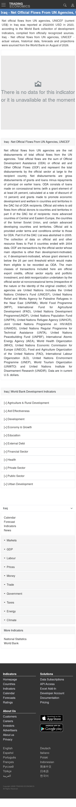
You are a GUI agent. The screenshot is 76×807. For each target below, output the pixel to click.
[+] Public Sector (14, 476)
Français (8, 762)
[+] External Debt (14, 443)
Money (10, 576)
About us (8, 735)
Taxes (9, 602)
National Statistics (15, 639)
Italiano (44, 753)
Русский (8, 766)
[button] (73, 6)
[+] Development (14, 419)
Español (8, 753)
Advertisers (10, 730)
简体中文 (45, 766)
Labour (10, 558)
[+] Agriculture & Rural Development (26, 403)
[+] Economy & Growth (18, 427)
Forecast (9, 522)
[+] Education (12, 435)
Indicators (10, 526)
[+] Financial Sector (16, 451)
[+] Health (10, 460)
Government (13, 593)
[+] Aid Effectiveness (17, 411)
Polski (44, 757)
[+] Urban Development (18, 484)
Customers (10, 716)
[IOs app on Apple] (51, 718)
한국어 (44, 776)
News (7, 530)
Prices (10, 567)
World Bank (37, 45)
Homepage (10, 679)
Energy (10, 611)
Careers (8, 721)
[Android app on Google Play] (51, 728)
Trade (9, 584)
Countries (9, 684)
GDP (9, 549)
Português (9, 757)
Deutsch (45, 748)
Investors (8, 726)
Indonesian (47, 762)
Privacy (7, 739)
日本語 (44, 771)
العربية (7, 776)
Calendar (10, 517)
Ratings (8, 702)
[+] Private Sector (14, 468)
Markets (11, 540)
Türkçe (7, 771)
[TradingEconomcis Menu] (4, 4)
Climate (10, 620)
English (8, 748)
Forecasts (9, 698)
